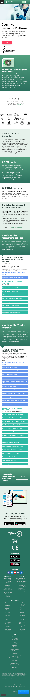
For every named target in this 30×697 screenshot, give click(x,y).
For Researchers (15, 639)
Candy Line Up (22, 604)
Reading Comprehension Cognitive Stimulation (13, 400)
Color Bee (22, 609)
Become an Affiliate (21, 686)
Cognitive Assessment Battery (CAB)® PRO (12, 277)
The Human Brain (7, 578)
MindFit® (15, 643)
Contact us (13, 689)
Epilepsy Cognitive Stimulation (9, 464)
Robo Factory (7, 611)
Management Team (21, 684)
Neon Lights (7, 615)
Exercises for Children (15, 648)
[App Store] (9, 523)
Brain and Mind (8, 579)
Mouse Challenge (22, 622)
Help (16, 689)
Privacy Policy (14, 684)
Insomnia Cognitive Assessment (10, 309)
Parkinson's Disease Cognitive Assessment (12, 298)
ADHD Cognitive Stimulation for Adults (11, 432)
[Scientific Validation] (15, 128)
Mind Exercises (15, 656)
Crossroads (22, 612)
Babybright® (14, 645)
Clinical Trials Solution (16, 227)
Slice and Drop (22, 625)
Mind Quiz (15, 653)
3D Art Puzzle (7, 632)
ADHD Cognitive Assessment (9, 294)
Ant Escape (7, 612)
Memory (7, 595)
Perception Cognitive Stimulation (10, 386)
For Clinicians (15, 638)
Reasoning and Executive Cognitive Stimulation (14, 393)
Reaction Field (22, 629)
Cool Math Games (14, 663)
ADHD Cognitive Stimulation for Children (12, 428)
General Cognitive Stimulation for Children (12, 371)
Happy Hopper (22, 602)
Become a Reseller (6, 689)
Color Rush (8, 630)
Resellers (15, 646)
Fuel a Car (22, 618)
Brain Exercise (15, 650)
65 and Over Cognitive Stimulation (10, 378)
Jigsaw (22, 616)
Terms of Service (8, 684)
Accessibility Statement (23, 689)
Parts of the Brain (7, 581)
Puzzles (22, 605)
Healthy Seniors (22, 585)
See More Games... (22, 632)
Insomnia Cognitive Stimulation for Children (13, 435)
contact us (20, 104)
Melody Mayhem (7, 629)
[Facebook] (8, 572)
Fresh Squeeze (22, 615)
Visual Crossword (7, 618)
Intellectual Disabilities (7, 589)
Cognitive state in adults (21, 588)
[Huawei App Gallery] (15, 564)
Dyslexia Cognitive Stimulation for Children (12, 414)
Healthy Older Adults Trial (22, 581)
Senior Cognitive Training (22, 586)
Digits (22, 608)
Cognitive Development (14, 649)
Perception (8, 596)
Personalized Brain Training (14, 657)
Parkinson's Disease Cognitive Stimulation (12, 446)
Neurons (7, 582)
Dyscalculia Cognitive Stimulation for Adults (13, 425)
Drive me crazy (8, 616)
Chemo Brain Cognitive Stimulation (11, 453)
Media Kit (15, 686)
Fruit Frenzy (7, 605)
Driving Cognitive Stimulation (9, 374)
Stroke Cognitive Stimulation (9, 460)
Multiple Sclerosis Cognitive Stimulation (12, 449)
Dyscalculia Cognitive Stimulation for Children (13, 421)
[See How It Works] (8, 62)
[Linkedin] (21, 572)
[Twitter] (11, 572)
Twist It (22, 626)
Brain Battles (14, 667)
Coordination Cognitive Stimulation (11, 397)
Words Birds (22, 630)
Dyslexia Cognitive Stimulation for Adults (12, 417)
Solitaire (7, 609)
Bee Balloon (22, 611)
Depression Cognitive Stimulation (10, 442)
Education (15, 641)
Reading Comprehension (15, 664)
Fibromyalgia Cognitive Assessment (11, 312)
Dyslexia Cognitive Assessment (10, 287)
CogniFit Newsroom (8, 686)
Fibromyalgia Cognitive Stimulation (11, 456)
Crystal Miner (7, 608)
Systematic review (21, 589)
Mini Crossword (8, 604)
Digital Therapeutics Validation (22, 578)
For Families (14, 636)
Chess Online (7, 602)
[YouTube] (15, 572)
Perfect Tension (22, 623)
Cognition (8, 586)
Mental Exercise (15, 660)
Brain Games (14, 659)
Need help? (24, 692)
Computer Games (21, 579)
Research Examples (8, 87)
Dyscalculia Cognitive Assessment (10, 291)
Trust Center (15, 691)
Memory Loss (7, 588)
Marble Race (7, 623)
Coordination (7, 593)
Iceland (4, 694)
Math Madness (8, 622)
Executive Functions (8, 592)
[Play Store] (20, 523)
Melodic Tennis (8, 625)
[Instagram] (18, 572)
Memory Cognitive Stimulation (9, 390)
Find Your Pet (7, 627)
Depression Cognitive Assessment (10, 302)
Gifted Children (15, 666)
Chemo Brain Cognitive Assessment (11, 305)
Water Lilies (22, 627)
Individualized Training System (15, 652)
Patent (15, 642)
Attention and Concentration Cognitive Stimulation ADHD (14, 382)
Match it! (7, 619)
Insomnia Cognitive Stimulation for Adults (12, 439)
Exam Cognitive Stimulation (9, 404)
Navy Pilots (21, 582)
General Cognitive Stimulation (9, 367)
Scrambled (8, 626)
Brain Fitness (7, 585)
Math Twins (22, 619)
